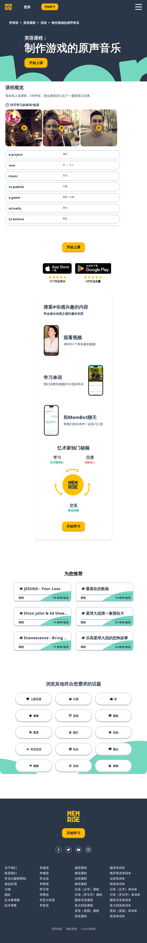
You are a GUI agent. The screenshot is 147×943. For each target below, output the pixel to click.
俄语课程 (81, 873)
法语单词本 (117, 878)
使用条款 (57, 929)
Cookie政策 (88, 929)
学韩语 (44, 884)
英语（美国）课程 (87, 911)
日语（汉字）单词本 (123, 889)
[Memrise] (8, 7)
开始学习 (49, 6)
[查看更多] (138, 7)
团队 (8, 894)
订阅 (8, 889)
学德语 (44, 868)
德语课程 (81, 868)
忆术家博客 (12, 900)
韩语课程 (81, 884)
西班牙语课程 (84, 900)
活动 (44, 23)
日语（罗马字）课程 (88, 894)
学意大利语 (47, 900)
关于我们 (11, 868)
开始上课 (36, 62)
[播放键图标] (24, 127)
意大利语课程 (84, 905)
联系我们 (11, 873)
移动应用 (11, 884)
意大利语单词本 (120, 905)
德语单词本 (117, 868)
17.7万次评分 (57, 281)
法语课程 (81, 878)
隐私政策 (71, 929)
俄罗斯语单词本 (120, 873)
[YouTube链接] (78, 850)
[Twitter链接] (68, 850)
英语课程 (29, 23)
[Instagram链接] (88, 850)
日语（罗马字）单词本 (125, 894)
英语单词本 (117, 916)
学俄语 (44, 873)
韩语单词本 (117, 884)
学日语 (44, 889)
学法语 (44, 878)
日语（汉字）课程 (87, 889)
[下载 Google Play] (93, 268)
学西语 (44, 894)
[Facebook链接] (59, 850)
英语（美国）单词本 (123, 911)
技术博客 (11, 905)
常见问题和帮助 (15, 878)
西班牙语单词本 (120, 900)
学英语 (13, 23)
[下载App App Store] (57, 268)
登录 (27, 7)
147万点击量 (93, 281)
